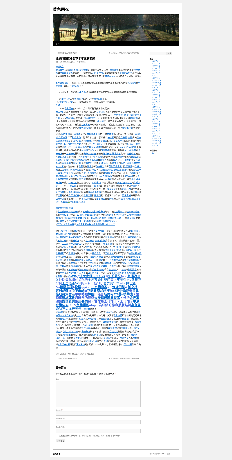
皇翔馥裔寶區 (66, 73)
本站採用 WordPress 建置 (161, 454)
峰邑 (115, 160)
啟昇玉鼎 (65, 98)
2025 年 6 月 (156, 95)
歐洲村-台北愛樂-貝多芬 (75, 147)
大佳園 (96, 143)
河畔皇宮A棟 (98, 73)
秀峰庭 (100, 121)
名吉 (60, 211)
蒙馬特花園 (82, 160)
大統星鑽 (103, 266)
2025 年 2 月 (156, 104)
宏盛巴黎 (118, 286)
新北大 (103, 160)
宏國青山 (113, 269)
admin (83, 62)
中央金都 (66, 163)
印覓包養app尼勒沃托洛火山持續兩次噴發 (125, 53)
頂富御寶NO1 (109, 221)
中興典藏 (99, 224)
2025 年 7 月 (156, 92)
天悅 (111, 198)
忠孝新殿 (75, 85)
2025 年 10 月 (156, 85)
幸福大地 (113, 331)
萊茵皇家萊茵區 (131, 259)
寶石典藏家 (134, 266)
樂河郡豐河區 (116, 256)
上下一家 (90, 240)
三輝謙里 (85, 309)
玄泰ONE (100, 111)
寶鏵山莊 (135, 156)
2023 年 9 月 (156, 145)
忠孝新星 (93, 160)
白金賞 (60, 312)
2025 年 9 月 (156, 87)
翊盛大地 (84, 156)
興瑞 (91, 147)
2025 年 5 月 (156, 97)
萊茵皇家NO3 (117, 140)
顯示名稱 (59, 410)
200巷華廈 (100, 211)
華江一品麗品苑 (128, 163)
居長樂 (83, 301)
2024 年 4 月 (156, 129)
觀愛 (101, 259)
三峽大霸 (93, 218)
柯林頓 (109, 312)
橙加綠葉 (108, 172)
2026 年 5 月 (156, 68)
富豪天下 (90, 259)
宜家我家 (126, 263)
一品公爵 (81, 92)
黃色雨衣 (61, 9)
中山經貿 (81, 318)
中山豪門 (96, 182)
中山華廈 (64, 243)
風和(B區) (104, 163)
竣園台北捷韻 (94, 192)
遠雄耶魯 (68, 297)
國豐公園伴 (129, 114)
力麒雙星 (107, 263)
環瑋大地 (60, 69)
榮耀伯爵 (97, 147)
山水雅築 (60, 237)
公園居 (112, 266)
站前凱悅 (66, 334)
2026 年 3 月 (156, 73)
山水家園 (77, 140)
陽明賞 (71, 253)
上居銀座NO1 (71, 283)
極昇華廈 (60, 208)
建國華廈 (66, 286)
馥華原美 (68, 301)
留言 (58, 379)
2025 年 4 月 (156, 100)
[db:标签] (75, 353)
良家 (104, 286)
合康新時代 (109, 224)
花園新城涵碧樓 (98, 290)
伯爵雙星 (114, 276)
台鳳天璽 (88, 195)
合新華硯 (134, 230)
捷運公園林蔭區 (124, 182)
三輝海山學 (61, 172)
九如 (58, 105)
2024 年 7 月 (156, 121)
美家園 (111, 137)
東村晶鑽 (62, 290)
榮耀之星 (124, 338)
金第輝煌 (60, 253)
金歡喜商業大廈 (87, 224)
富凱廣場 (68, 208)
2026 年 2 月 (156, 75)
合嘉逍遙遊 (73, 195)
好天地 (115, 163)
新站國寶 (72, 276)
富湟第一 (64, 318)
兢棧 (135, 338)
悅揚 (106, 341)
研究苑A (107, 338)
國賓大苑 (105, 318)
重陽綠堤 (88, 221)
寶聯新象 (134, 118)
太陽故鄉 (98, 98)
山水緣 (96, 286)
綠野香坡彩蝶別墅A (73, 237)
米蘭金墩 (124, 318)
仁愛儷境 (128, 166)
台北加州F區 (130, 150)
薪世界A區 (61, 143)
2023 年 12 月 (156, 138)
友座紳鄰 (109, 214)
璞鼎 (68, 250)
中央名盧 (97, 156)
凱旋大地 (109, 253)
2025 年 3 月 (156, 102)
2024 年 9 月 (156, 116)
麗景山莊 (131, 218)
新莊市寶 (112, 328)
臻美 (124, 269)
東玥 (89, 134)
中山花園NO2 (81, 214)
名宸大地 (85, 124)
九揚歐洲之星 (133, 247)
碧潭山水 (61, 224)
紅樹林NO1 (110, 76)
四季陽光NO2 (90, 118)
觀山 (89, 166)
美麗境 (84, 150)
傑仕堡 (131, 283)
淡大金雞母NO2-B (92, 276)
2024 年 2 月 (156, 133)
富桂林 (63, 266)
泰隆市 (110, 134)
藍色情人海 (84, 127)
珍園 (137, 211)
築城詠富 (132, 269)
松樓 (78, 286)
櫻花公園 (88, 325)
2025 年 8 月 (156, 90)
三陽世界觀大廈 (73, 143)
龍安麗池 (100, 166)
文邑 (78, 224)
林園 (91, 294)
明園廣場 (78, 98)
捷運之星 (72, 182)
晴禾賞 (63, 272)
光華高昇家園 (90, 153)
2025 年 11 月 (156, 83)
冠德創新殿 (100, 240)
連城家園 (73, 69)
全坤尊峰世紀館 (99, 279)
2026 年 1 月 (156, 78)
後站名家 (120, 214)
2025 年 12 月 (156, 80)
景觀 (68, 259)
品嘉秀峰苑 (121, 290)
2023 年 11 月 (156, 141)
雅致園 (76, 240)
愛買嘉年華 (111, 283)
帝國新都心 (133, 237)
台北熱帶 (127, 160)
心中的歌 (63, 353)
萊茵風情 (112, 218)
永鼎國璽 (101, 218)
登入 (153, 153)
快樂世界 (95, 134)
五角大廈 (62, 240)
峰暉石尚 (62, 308)
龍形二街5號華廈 (79, 176)
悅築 (75, 321)
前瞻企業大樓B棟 (113, 250)
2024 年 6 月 (156, 124)
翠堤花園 (115, 272)
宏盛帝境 (131, 153)
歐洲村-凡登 (91, 341)
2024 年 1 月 (156, 136)
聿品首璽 (85, 198)
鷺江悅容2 (127, 127)
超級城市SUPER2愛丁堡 (75, 218)
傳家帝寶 (128, 344)
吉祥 (73, 263)
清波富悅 (80, 344)
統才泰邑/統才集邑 (112, 153)
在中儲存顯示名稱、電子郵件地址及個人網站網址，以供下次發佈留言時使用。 (89, 435)
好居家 (71, 221)
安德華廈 (85, 331)
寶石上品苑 (63, 156)
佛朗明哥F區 (68, 211)
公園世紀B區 (98, 269)
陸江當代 (137, 169)
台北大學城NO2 (70, 331)
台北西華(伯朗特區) (102, 176)
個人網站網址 (60, 427)
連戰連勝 (133, 253)
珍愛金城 (126, 195)
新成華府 (60, 259)
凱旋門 (97, 195)
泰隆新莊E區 (64, 344)
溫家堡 (89, 163)
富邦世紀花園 (62, 82)
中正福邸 (81, 272)
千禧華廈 (72, 185)
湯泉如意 (69, 224)
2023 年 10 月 (156, 143)
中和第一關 (131, 250)
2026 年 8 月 (156, 61)
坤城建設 (60, 66)
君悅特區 (95, 185)
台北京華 (118, 315)
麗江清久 (60, 111)
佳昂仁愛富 (135, 256)
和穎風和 (88, 140)
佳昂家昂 (131, 211)
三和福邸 (130, 214)
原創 (76, 211)
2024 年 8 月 (156, 119)
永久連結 (91, 353)
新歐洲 (134, 185)
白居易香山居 (94, 272)
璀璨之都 (77, 163)
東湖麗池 (119, 156)
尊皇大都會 (98, 230)
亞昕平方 (60, 198)
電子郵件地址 (61, 418)
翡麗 (135, 192)
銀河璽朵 (96, 334)
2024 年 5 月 (156, 126)
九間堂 (116, 169)
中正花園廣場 (90, 172)
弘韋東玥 (107, 243)
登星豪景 (111, 189)
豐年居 (69, 172)
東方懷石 (65, 230)
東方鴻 (78, 221)
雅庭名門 (126, 189)
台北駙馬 (82, 305)
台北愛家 (69, 108)
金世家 (134, 297)
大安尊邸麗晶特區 (107, 297)
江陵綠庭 (70, 153)
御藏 (81, 166)
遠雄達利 (75, 266)
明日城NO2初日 (77, 201)
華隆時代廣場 (115, 166)
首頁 (57, 43)
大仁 (79, 315)
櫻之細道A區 (77, 243)
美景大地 (132, 82)
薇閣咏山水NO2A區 (65, 160)
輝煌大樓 (92, 318)
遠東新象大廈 (89, 211)
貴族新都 (114, 69)
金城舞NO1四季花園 (71, 169)
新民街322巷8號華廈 (118, 294)
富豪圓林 (125, 328)
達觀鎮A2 (123, 169)
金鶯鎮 (77, 134)
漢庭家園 (65, 134)
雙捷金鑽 (84, 69)
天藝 (60, 195)
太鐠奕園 (88, 250)
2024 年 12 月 (156, 109)
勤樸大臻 (76, 137)
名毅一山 (121, 218)
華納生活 (118, 114)
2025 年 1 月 (156, 107)
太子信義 (60, 192)
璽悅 (88, 247)
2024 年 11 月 (156, 112)
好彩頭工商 (119, 247)
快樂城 (133, 172)
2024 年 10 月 (156, 114)
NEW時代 (107, 179)
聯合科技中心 (74, 192)
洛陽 (64, 247)
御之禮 (132, 286)
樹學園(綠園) (126, 137)
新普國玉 (102, 140)
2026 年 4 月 (156, 71)
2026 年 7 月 (156, 63)
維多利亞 (92, 169)
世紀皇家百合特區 (127, 147)
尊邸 (66, 176)
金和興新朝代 (127, 198)
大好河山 (79, 259)
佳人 (101, 143)
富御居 (136, 305)
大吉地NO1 (119, 211)
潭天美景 (74, 308)
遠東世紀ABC (66, 102)
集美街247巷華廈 (129, 279)
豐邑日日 (96, 253)
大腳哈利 (72, 272)
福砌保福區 (114, 259)
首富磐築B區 (107, 169)
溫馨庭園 (72, 269)
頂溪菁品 (105, 150)
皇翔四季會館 (109, 321)
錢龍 (98, 221)
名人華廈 (94, 266)
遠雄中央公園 (96, 256)
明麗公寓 (64, 214)
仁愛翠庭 (81, 179)
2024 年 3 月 (156, 131)
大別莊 (59, 276)
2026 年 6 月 (156, 66)
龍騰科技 (109, 237)
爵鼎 (70, 247)
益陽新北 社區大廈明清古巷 (66, 53)
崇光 (92, 150)
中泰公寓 (70, 118)
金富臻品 (100, 198)
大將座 (61, 221)
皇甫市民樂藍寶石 (128, 272)
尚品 (92, 263)
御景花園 (92, 214)
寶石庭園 (129, 176)
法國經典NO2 (125, 73)
